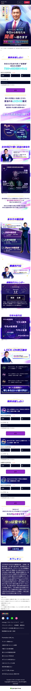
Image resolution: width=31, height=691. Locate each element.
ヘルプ (21, 622)
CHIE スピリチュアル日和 (8, 663)
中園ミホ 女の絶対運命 (7, 649)
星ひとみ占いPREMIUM (8, 656)
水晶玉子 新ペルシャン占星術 (9, 645)
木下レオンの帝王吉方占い (8, 659)
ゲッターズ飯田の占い (7, 641)
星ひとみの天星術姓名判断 (8, 652)
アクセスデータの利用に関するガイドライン (13, 628)
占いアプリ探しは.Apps (8, 670)
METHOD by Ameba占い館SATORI (10, 674)
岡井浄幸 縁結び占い (7, 666)
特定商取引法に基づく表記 (8, 631)
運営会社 (22, 625)
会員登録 (26, 2)
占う (15, 90)
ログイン (20, 2)
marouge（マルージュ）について (10, 622)
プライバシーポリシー (7, 625)
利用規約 (16, 625)
